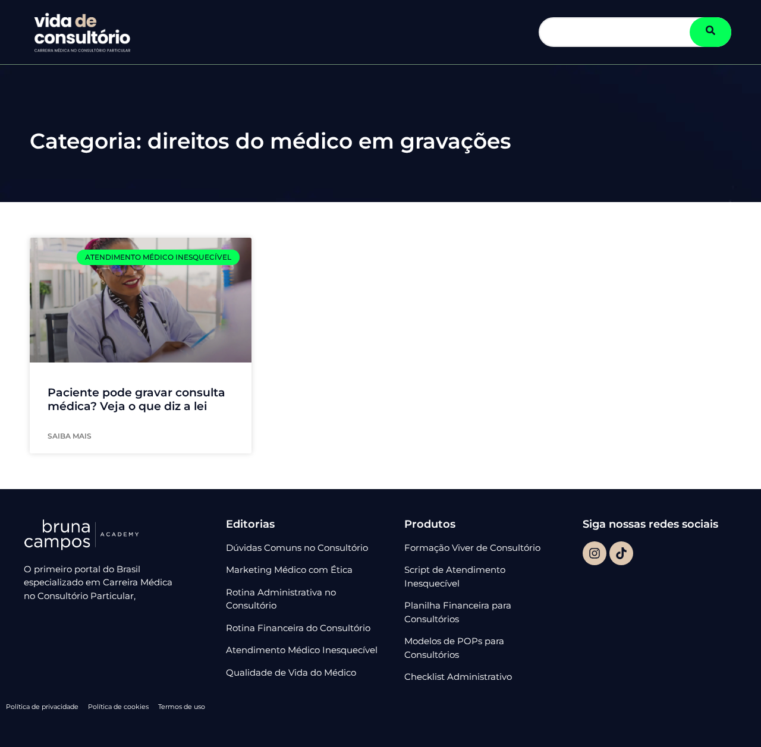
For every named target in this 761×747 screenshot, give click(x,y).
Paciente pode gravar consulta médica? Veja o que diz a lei (136, 399)
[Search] (710, 32)
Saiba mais (70, 435)
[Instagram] (594, 553)
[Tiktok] (621, 553)
